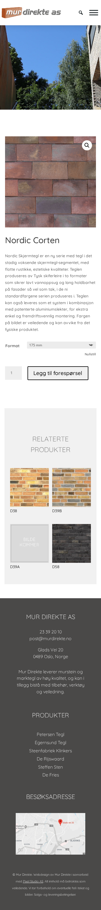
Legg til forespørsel (57, 373)
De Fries (50, 775)
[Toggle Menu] (93, 12)
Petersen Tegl (50, 734)
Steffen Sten (50, 767)
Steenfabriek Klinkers (50, 750)
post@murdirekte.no (50, 638)
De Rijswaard (50, 759)
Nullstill (90, 354)
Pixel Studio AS (33, 881)
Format (12, 345)
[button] (87, 145)
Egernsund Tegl (50, 742)
